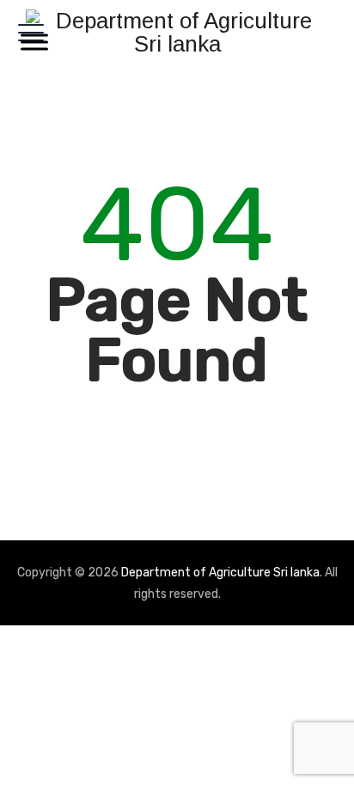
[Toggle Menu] (31, 42)
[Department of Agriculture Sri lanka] (177, 32)
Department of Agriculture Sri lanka (220, 572)
